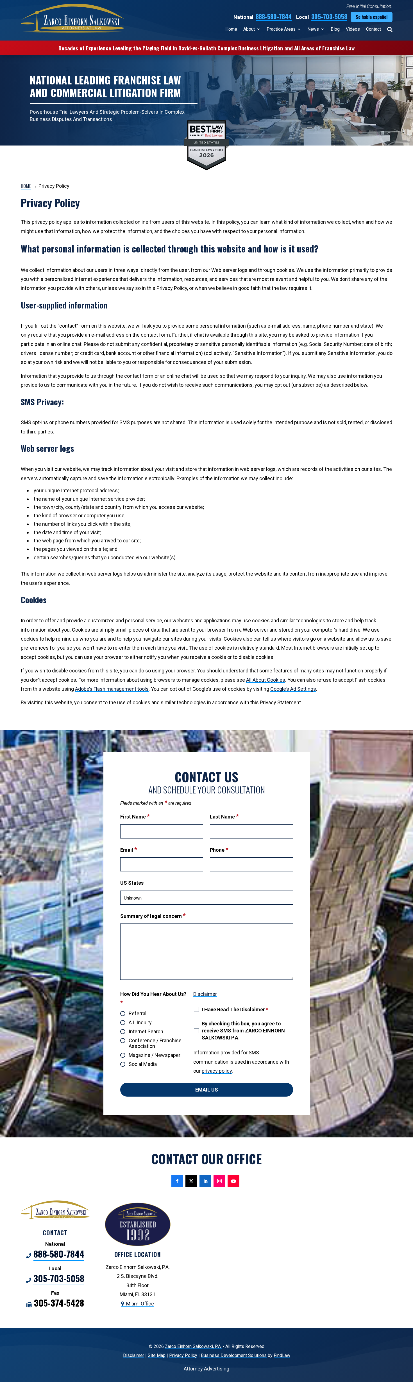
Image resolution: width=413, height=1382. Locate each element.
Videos (353, 29)
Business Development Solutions (234, 1355)
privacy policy (217, 1071)
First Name (135, 817)
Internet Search (146, 1031)
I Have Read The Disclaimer (235, 1009)
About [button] (249, 29)
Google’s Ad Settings (293, 689)
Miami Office (140, 1304)
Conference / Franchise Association (155, 1043)
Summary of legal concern (153, 916)
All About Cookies (265, 680)
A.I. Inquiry (140, 1022)
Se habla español (371, 17)
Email (128, 850)
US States (132, 883)
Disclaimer (205, 994)
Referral (137, 1013)
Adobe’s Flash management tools (112, 689)
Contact (373, 29)
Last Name (224, 817)
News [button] (313, 29)
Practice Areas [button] (281, 29)
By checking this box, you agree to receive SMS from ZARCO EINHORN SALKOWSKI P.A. (243, 1031)
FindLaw (282, 1355)
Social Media (143, 1064)
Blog (335, 29)
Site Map (156, 1355)
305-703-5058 (329, 16)
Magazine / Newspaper (154, 1055)
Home (231, 29)
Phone (219, 850)
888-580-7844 (274, 16)
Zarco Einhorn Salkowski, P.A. (193, 1346)
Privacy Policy (183, 1355)
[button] (407, 1341)
